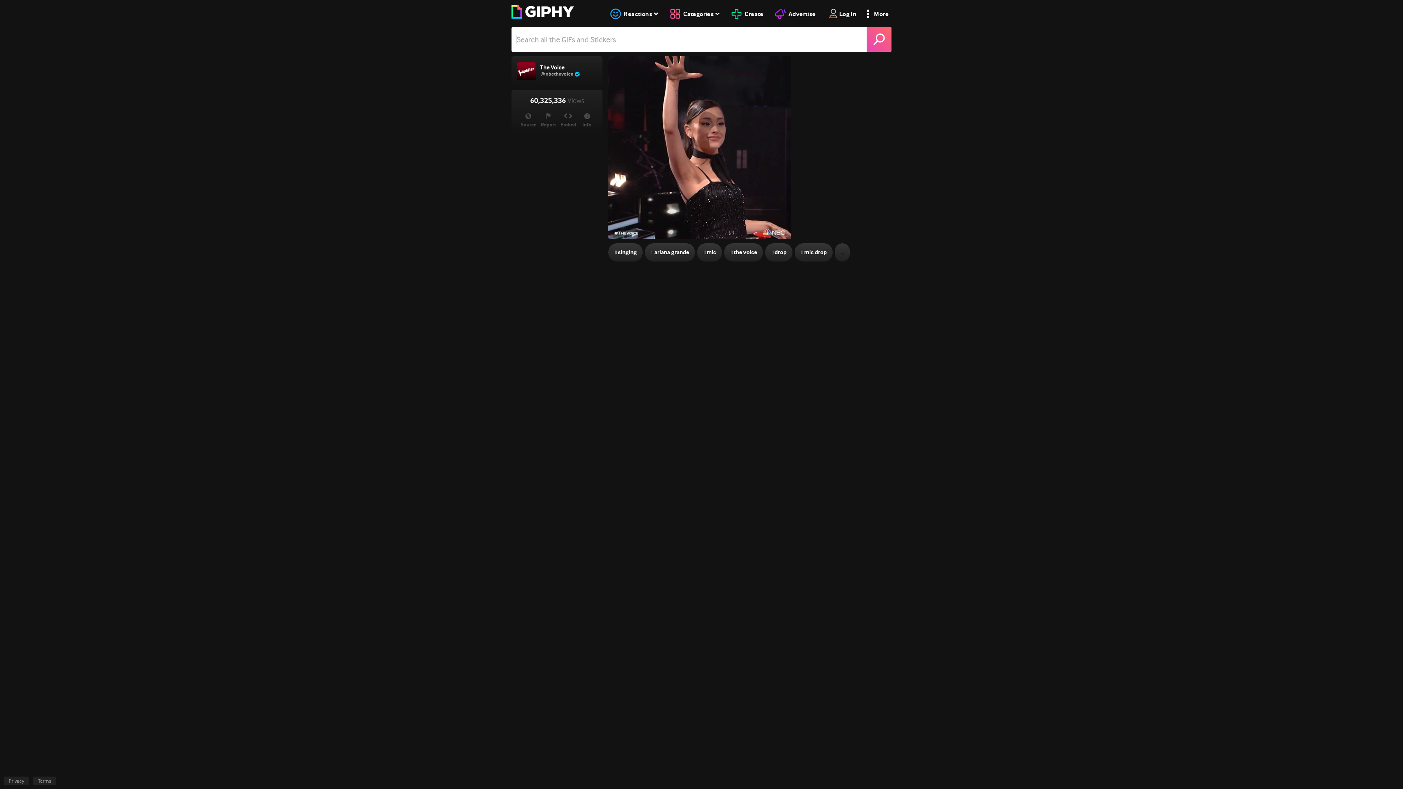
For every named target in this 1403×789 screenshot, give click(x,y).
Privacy (16, 781)
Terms (44, 781)
